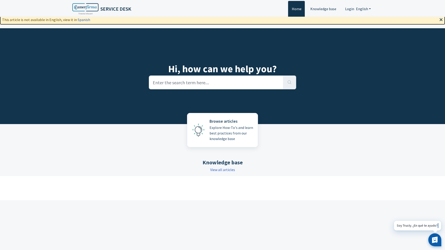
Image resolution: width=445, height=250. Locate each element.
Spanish (84, 19)
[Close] (441, 19)
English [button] (362, 8)
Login (349, 8)
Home (297, 8)
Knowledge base (323, 8)
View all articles (222, 169)
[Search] (289, 82)
